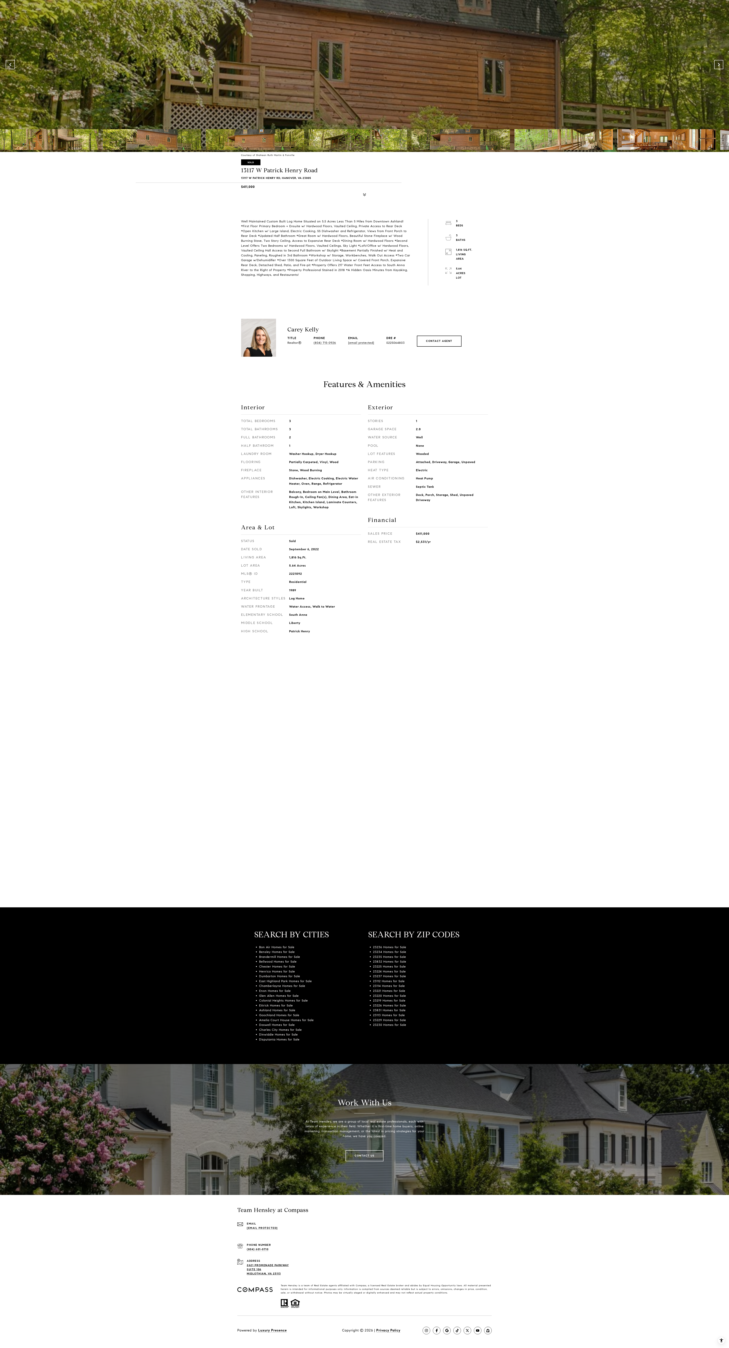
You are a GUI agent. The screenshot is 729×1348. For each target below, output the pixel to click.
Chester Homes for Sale (277, 966)
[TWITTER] (467, 1330)
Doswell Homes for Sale (277, 1025)
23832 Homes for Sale (389, 961)
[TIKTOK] (457, 1330)
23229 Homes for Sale (389, 1020)
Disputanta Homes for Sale (279, 1039)
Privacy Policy (388, 1330)
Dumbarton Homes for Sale (279, 976)
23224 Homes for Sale (389, 971)
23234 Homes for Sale (389, 952)
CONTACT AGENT (439, 341)
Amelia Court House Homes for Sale (286, 1020)
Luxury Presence (272, 1330)
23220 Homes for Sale (389, 996)
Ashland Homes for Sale (277, 1010)
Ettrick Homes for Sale (276, 1005)
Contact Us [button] (364, 1155)
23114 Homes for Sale (389, 986)
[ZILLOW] (488, 1330)
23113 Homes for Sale (389, 1015)
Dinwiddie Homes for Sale (278, 1034)
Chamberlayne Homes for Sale (282, 986)
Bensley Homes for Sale (277, 952)
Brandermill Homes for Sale (279, 957)
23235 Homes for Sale (389, 957)
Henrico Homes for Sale (277, 971)
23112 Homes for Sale (389, 981)
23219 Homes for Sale (389, 1000)
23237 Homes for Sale (389, 976)
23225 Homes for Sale (389, 966)
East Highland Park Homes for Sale (285, 981)
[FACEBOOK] (436, 1330)
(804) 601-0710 (257, 1249)
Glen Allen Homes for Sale (279, 996)
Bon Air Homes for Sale (276, 947)
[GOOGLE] (447, 1330)
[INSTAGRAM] (426, 1330)
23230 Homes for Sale (389, 1025)
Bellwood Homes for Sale (278, 961)
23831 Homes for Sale (389, 1010)
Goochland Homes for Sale (279, 1015)
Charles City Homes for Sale (280, 1030)
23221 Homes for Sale (389, 991)
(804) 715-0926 (325, 343)
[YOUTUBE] (477, 1330)
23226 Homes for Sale (389, 1005)
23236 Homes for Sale (389, 947)
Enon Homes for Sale (275, 991)
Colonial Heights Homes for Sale (283, 1000)
